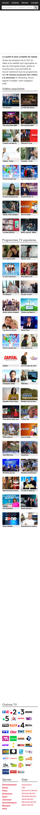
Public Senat (13, 771)
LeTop (28, 765)
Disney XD (13, 765)
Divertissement (9, 784)
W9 (28, 718)
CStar (28, 725)
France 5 (5, 718)
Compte (34, 2)
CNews (21, 745)
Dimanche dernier (29, 790)
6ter (13, 731)
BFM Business (5, 751)
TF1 (5, 712)
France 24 (21, 751)
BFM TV (28, 745)
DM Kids (21, 765)
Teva (13, 738)
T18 (28, 738)
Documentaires (9, 802)
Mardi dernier (27, 804)
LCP (5, 771)
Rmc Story (28, 731)
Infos (4, 808)
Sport (4, 796)
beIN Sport (28, 751)
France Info (13, 745)
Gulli (21, 758)
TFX (13, 725)
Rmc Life (5, 738)
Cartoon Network (5, 765)
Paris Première (21, 738)
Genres (25, 2)
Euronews (13, 751)
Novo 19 (5, 745)
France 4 (21, 725)
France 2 (13, 712)
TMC (5, 725)
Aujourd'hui (27, 784)
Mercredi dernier (29, 801)
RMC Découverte (21, 731)
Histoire (21, 771)
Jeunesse (6, 799)
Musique (6, 805)
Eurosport (5, 758)
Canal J (28, 758)
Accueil (5, 2)
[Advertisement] (20, 32)
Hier (23, 787)
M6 (13, 718)
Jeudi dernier (27, 798)
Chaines (15, 2)
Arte (21, 718)
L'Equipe (13, 758)
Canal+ (28, 712)
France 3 (21, 712)
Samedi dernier (28, 793)
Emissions (7, 793)
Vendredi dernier (29, 796)
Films (4, 790)
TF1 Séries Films (5, 731)
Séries (5, 787)
